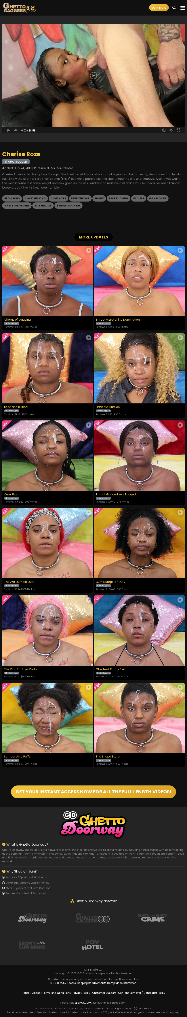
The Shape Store (108, 756)
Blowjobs (12, 198)
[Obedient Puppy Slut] (139, 630)
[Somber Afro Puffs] (47, 718)
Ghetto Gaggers (16, 205)
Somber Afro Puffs (17, 756)
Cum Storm (12, 494)
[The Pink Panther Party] (47, 630)
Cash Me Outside (108, 407)
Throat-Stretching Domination (118, 320)
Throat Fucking (68, 205)
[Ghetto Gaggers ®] (19, 8)
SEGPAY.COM (83, 1003)
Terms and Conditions (56, 993)
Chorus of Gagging (17, 320)
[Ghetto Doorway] (32, 918)
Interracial (43, 205)
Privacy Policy (81, 993)
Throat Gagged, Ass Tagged (116, 494)
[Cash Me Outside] (139, 368)
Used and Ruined (16, 407)
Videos (36, 993)
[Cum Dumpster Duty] (139, 543)
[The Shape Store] (139, 718)
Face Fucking (118, 198)
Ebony (99, 198)
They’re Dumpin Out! (19, 582)
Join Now (159, 7)
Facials (138, 198)
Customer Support (104, 993)
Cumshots (58, 198)
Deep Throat (80, 198)
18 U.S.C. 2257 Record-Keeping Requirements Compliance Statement (94, 983)
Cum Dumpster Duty (110, 582)
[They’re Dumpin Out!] (47, 543)
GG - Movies (157, 198)
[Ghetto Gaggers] (92, 918)
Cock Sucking (35, 198)
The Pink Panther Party (20, 669)
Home (26, 993)
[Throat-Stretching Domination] (139, 281)
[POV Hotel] (92, 945)
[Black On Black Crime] (153, 918)
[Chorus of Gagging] (47, 281)
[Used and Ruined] (47, 368)
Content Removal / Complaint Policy (141, 993)
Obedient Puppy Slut (110, 669)
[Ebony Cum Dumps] (32, 945)
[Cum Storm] (47, 455)
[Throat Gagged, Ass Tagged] (139, 455)
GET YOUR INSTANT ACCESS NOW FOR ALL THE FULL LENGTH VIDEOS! (93, 792)
